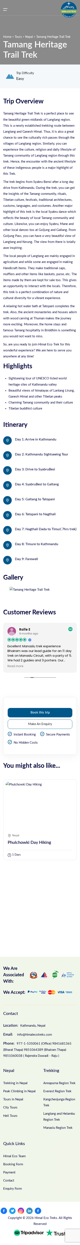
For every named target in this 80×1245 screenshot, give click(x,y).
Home (7, 36)
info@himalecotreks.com (27, 1034)
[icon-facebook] (4, 1211)
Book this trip (40, 712)
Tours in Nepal (13, 1099)
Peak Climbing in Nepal (19, 1091)
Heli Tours (10, 1115)
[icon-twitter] (12, 1211)
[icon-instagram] (21, 1211)
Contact (8, 1180)
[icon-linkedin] (29, 1211)
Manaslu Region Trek (58, 1127)
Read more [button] (41, 666)
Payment (9, 1172)
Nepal (29, 36)
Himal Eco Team (14, 1156)
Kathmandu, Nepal (24, 1025)
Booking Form (13, 1164)
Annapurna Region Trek (59, 1083)
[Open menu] (5, 9)
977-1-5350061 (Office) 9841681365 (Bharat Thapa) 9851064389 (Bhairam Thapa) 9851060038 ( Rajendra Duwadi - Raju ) (37, 1049)
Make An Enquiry (40, 724)
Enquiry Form (12, 1188)
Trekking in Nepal (15, 1083)
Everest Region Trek (57, 1091)
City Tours (10, 1107)
